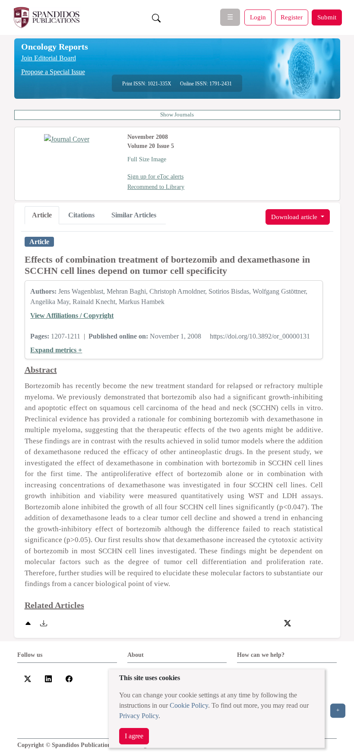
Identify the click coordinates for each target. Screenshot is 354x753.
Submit (326, 17)
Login (258, 17)
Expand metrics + (56, 350)
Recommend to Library (155, 187)
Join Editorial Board (48, 58)
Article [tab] (42, 215)
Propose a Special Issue (53, 71)
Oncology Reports (54, 46)
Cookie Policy (189, 705)
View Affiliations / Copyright (72, 315)
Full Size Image (146, 159)
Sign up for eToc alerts (155, 176)
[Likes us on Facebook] (69, 677)
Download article (295, 216)
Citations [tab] (81, 215)
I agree (134, 736)
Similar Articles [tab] (133, 215)
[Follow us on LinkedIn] (48, 677)
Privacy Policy (138, 715)
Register (292, 17)
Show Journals (177, 115)
